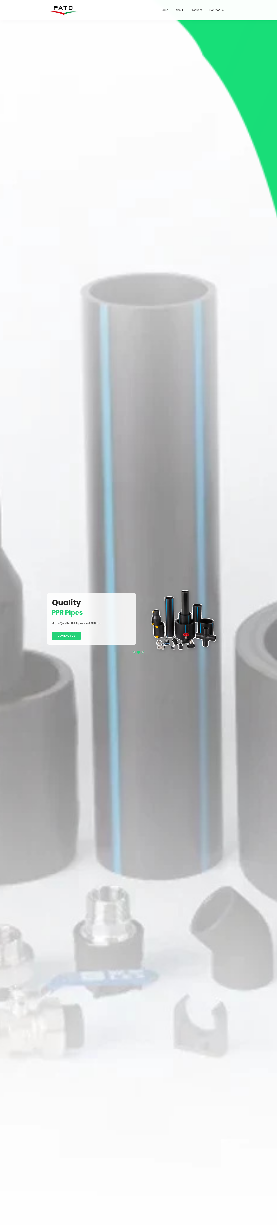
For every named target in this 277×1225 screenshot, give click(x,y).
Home (164, 10)
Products (196, 10)
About (179, 10)
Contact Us (216, 10)
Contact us (66, 636)
